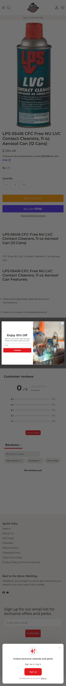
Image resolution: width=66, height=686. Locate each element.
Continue (17, 350)
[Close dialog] (62, 323)
